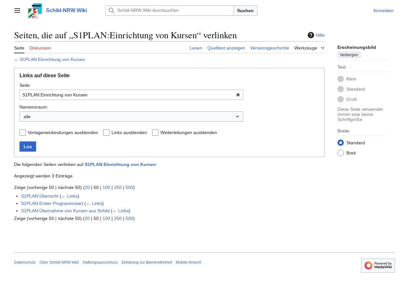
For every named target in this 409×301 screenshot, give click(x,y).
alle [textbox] (27, 116)
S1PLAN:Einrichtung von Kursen (52, 59)
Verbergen (349, 54)
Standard (355, 88)
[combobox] (131, 95)
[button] (17, 10)
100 (106, 187)
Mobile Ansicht (188, 262)
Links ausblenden (129, 132)
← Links (69, 196)
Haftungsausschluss (100, 262)
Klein (351, 78)
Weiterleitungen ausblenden (188, 132)
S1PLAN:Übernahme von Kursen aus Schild (65, 210)
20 (87, 187)
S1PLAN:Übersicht (39, 196)
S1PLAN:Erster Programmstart (52, 203)
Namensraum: (33, 106)
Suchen (245, 10)
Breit (351, 152)
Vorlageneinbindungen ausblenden (63, 132)
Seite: (25, 85)
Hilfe (320, 35)
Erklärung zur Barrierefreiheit (147, 262)
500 (129, 187)
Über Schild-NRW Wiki (59, 262)
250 (118, 187)
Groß (351, 99)
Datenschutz (25, 262)
